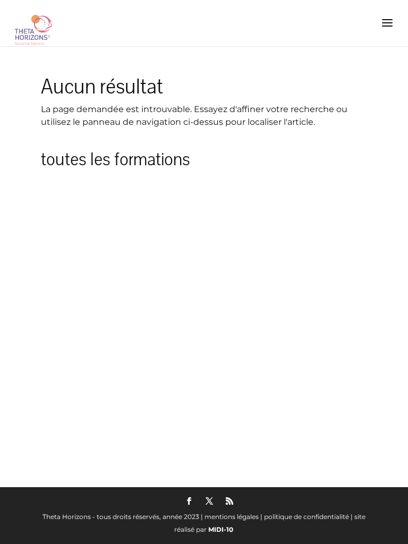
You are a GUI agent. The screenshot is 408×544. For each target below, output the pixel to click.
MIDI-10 (220, 529)
